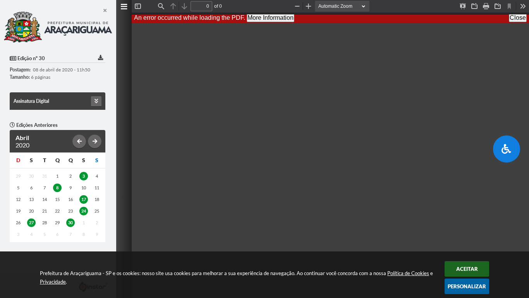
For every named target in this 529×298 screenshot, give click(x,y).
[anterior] (79, 141)
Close (518, 17)
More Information (270, 17)
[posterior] (94, 141)
